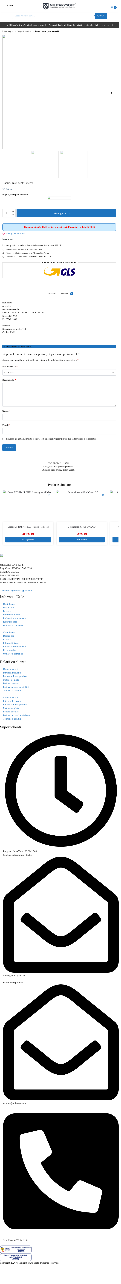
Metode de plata (11, 680)
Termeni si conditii (12, 690)
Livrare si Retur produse (15, 676)
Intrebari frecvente (12, 672)
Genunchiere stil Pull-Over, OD (81, 527)
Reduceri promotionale (14, 618)
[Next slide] (111, 93)
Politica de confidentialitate (16, 687)
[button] (112, 6)
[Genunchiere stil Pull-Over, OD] (82, 506)
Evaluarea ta (10, 366)
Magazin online (24, 31)
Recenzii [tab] (66, 293)
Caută (100, 16)
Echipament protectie (63, 467)
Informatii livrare (11, 614)
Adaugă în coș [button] (28, 539)
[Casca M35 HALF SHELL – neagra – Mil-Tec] (28, 506)
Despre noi (8, 607)
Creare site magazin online (47, 1266)
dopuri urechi (69, 470)
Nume (6, 411)
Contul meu (9, 604)
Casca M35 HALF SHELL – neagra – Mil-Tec (28, 527)
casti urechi (56, 470)
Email (6, 425)
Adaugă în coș (62, 213)
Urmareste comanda (13, 625)
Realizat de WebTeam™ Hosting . (17, 1266)
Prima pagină (8, 31)
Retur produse (10, 621)
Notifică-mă (82, 539)
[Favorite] (49, 495)
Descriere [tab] (51, 293)
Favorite (7, 611)
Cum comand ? (10, 669)
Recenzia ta (9, 380)
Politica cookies (11, 683)
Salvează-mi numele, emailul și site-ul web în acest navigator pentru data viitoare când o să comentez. (51, 439)
